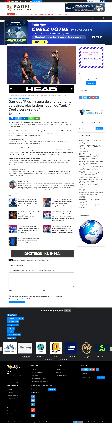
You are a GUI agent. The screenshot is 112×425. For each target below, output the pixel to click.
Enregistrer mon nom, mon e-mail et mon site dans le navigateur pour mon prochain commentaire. (36, 296)
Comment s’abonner (37, 372)
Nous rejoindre (98, 422)
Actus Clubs (42, 18)
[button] (45, 359)
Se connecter (35, 375)
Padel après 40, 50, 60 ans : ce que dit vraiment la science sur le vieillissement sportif (89, 186)
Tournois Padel (50, 18)
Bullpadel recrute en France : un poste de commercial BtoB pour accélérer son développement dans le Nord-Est (90, 156)
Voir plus (9, 389)
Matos (12, 1)
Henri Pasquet (15, 113)
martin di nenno (45, 260)
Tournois (21, 1)
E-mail (44, 290)
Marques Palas (11, 401)
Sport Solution (102, 356)
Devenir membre (37, 1)
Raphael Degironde (33, 211)
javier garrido (38, 260)
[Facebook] (12, 118)
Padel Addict (59, 372)
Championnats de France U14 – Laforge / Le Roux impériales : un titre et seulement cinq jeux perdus (62, 230)
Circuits (9, 408)
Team (103, 422)
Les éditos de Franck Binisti (14, 376)
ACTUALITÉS (17, 95)
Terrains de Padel (61, 375)
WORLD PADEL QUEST (71, 357)
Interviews (18, 98)
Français (90, 1)
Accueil (9, 18)
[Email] (37, 118)
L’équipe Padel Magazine (13, 382)
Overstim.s (40, 356)
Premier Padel (25, 98)
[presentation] (1, 349)
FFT (57, 18)
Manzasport (25, 356)
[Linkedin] (24, 118)
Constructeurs (28, 1)
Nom (10, 290)
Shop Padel (10, 392)
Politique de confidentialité (45, 422)
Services (69, 18)
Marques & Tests (33, 18)
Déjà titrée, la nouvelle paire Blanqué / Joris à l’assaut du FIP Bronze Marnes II (27, 216)
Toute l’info (16, 18)
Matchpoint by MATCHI (10, 357)
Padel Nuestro (87, 356)
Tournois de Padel (61, 369)
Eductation (10, 414)
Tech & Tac (24, 18)
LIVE (8, 1)
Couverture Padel (11, 411)
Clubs (16, 1)
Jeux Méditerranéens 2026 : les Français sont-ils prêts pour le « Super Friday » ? (27, 204)
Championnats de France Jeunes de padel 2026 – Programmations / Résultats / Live (28, 230)
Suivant (71, 88)
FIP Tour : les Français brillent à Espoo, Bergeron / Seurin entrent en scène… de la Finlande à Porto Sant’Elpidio (90, 179)
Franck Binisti (32, 199)
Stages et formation (12, 395)
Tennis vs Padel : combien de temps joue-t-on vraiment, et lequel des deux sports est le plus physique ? (43, 14)
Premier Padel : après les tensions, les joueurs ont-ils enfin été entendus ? (28, 243)
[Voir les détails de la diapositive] (41, 89)
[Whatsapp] (31, 118)
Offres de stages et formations (40, 381)
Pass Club (90, 422)
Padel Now (56, 356)
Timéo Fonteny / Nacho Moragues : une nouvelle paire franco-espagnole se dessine (62, 204)
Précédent (11, 88)
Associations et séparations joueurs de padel (23, 260)
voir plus (67, 310)
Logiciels (9, 404)
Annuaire (63, 18)
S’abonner (91, 83)
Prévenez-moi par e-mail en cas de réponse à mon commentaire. (27, 299)
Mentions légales (32, 422)
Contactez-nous (11, 379)
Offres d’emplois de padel (39, 378)
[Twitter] (18, 118)
